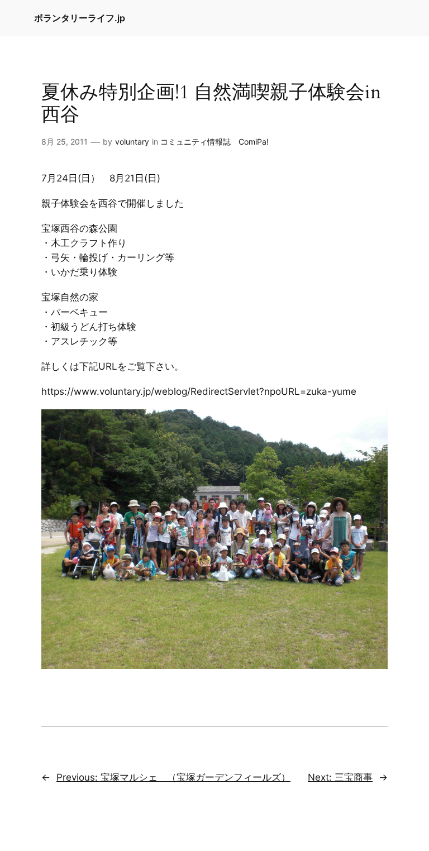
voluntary (132, 141)
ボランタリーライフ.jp (79, 17)
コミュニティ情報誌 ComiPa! (214, 141)
